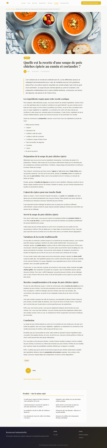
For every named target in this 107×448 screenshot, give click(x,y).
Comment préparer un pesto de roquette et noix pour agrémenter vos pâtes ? (36, 405)
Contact (81, 437)
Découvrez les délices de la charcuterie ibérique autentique (67, 417)
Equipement (42, 3)
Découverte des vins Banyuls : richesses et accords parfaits (68, 411)
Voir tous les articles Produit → (33, 379)
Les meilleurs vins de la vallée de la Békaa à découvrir (37, 411)
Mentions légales (83, 434)
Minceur (50, 3)
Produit (56, 3)
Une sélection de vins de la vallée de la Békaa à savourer (37, 417)
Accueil (23, 3)
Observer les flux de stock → (91, 3)
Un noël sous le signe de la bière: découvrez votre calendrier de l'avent (36, 400)
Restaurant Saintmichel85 (16, 432)
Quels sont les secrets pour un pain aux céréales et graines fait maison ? (67, 405)
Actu (29, 3)
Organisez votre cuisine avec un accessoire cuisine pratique (68, 400)
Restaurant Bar (64, 3)
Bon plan (34, 3)
